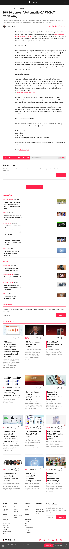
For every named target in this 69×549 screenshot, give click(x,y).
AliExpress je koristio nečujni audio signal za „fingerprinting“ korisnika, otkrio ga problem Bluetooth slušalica (11, 349)
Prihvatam (48, 545)
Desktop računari (7, 523)
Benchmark (28, 532)
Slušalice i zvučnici (8, 282)
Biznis (4, 338)
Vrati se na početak (33, 187)
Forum (37, 513)
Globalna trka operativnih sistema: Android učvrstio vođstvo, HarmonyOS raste (11, 436)
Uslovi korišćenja (40, 511)
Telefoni (5, 506)
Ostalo (4, 293)
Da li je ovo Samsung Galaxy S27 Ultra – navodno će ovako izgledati (12, 243)
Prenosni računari (5, 510)
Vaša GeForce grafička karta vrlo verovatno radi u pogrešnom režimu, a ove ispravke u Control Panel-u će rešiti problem (13, 230)
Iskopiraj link (61, 157)
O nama (37, 506)
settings (38, 546)
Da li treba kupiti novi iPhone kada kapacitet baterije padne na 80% (13, 217)
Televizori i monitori (8, 274)
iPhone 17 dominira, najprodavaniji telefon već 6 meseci (12, 392)
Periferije (5, 525)
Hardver (5, 517)
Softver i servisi (7, 8)
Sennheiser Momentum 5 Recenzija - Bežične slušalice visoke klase (12, 287)
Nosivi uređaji (6, 265)
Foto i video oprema (6, 528)
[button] (4, 2)
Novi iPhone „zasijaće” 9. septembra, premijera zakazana (11, 253)
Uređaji (5, 212)
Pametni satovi (28, 519)
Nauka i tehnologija (8, 199)
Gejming (48, 469)
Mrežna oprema (7, 531)
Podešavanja (58, 545)
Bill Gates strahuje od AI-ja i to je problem (33, 344)
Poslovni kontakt (40, 509)
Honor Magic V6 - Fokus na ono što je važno (54, 344)
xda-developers (24, 150)
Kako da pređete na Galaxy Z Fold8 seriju (33, 434)
